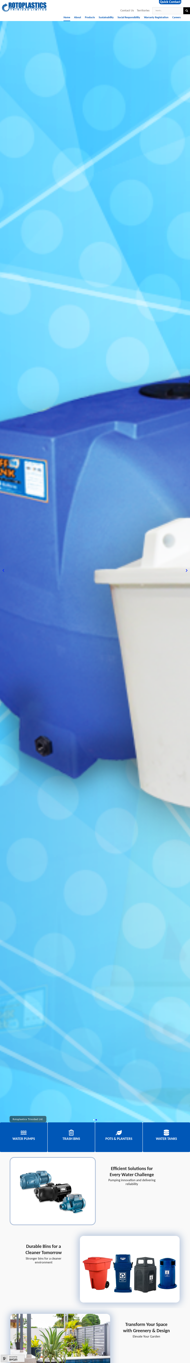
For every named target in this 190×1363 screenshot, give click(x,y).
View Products (23, 1136)
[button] (3, 570)
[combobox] (167, 10)
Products (90, 17)
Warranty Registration (156, 17)
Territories (143, 10)
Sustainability (106, 17)
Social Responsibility (129, 17)
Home (67, 17)
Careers (176, 17)
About (77, 17)
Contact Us (127, 10)
